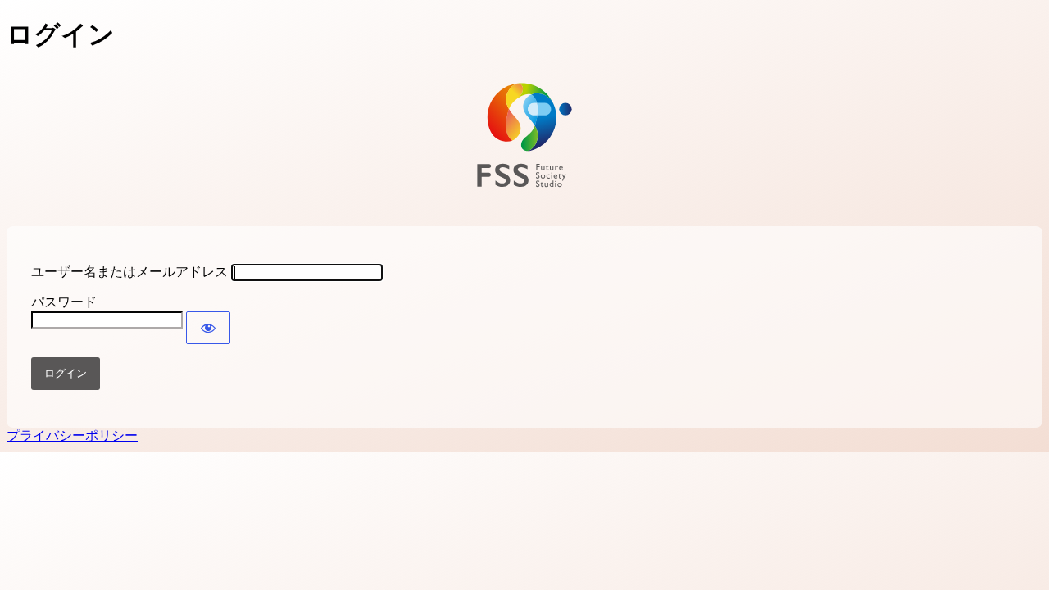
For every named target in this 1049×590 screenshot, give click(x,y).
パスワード (64, 302)
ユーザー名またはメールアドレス (129, 272)
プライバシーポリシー (72, 435)
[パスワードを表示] (208, 327)
